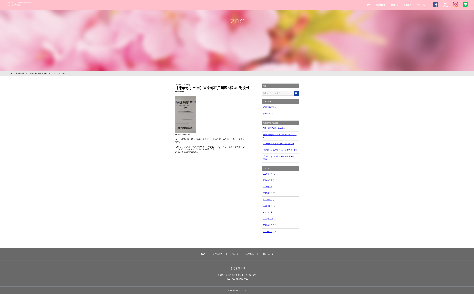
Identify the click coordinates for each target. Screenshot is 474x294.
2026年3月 (267, 187)
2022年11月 (268, 219)
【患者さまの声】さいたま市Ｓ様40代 (280, 150)
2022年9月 (267, 225)
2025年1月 (267, 193)
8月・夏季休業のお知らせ (274, 128)
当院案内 (408, 5)
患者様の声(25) (269, 107)
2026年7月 (267, 174)
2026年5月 (267, 180)
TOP (369, 5)
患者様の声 (20, 73)
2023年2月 (267, 206)
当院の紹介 (381, 5)
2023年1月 (267, 212)
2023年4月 (267, 200)
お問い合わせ (422, 5)
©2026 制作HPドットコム (237, 290)
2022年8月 (267, 232)
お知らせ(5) (268, 113)
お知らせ (395, 5)
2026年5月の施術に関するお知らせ (278, 144)
